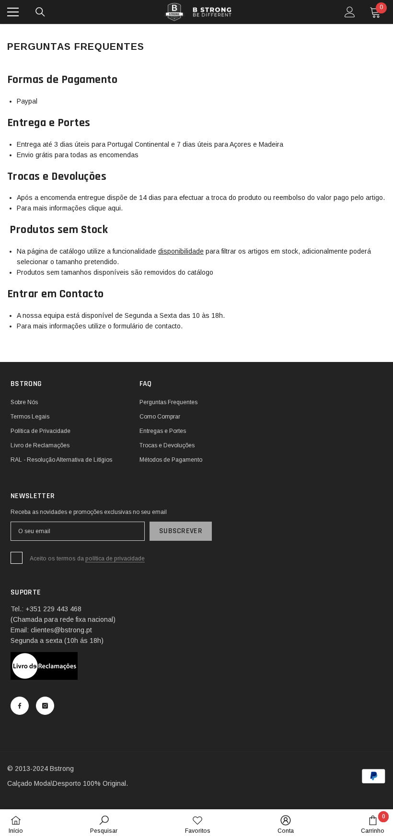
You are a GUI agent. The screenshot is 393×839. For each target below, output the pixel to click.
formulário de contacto (147, 326)
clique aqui (104, 208)
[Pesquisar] (40, 12)
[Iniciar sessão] (350, 12)
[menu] (13, 12)
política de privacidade (115, 558)
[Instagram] (45, 706)
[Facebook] (20, 706)
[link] (103, 824)
